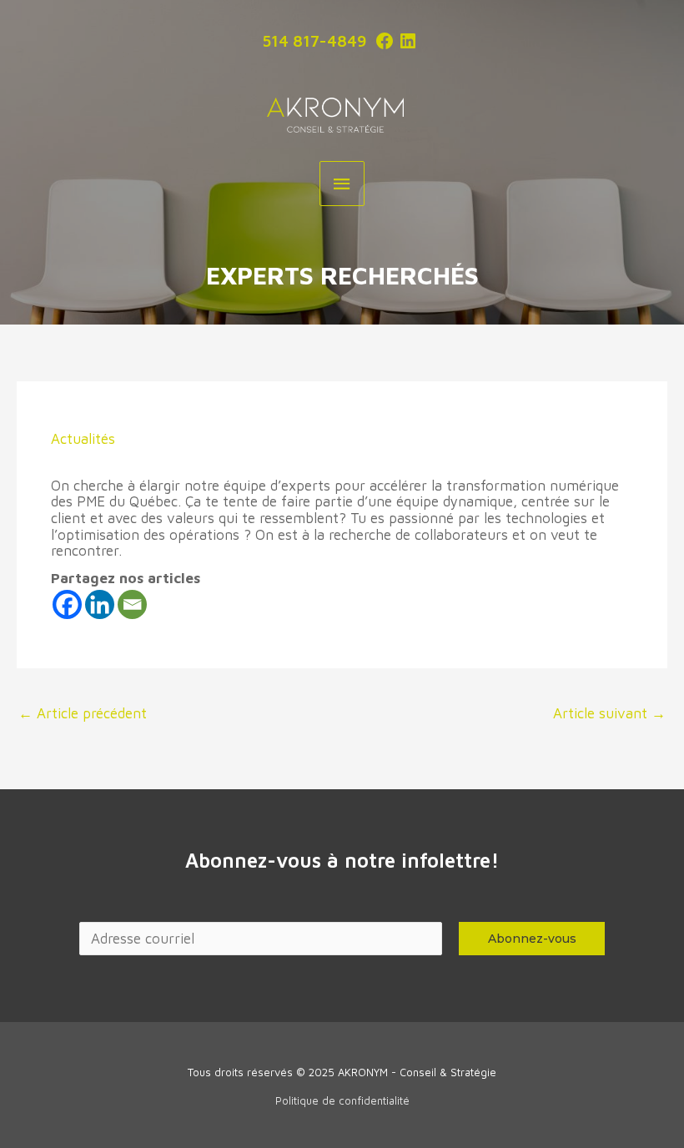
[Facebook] (67, 604)
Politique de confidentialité (342, 1100)
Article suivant (609, 713)
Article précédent (82, 713)
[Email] (132, 604)
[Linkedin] (99, 604)
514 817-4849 (314, 41)
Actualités (83, 438)
